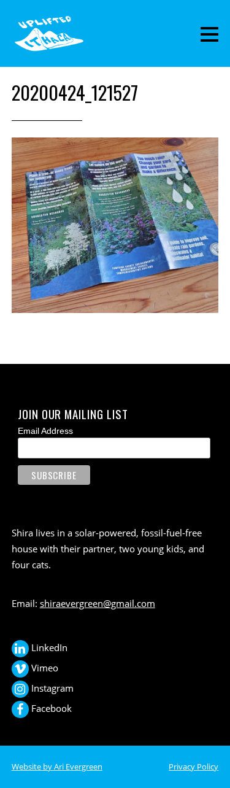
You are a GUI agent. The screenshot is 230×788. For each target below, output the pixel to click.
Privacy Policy (193, 766)
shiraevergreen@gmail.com (97, 603)
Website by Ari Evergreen (57, 766)
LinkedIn (48, 647)
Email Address (45, 431)
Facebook (50, 708)
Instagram (51, 688)
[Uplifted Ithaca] (48, 45)
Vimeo (43, 668)
